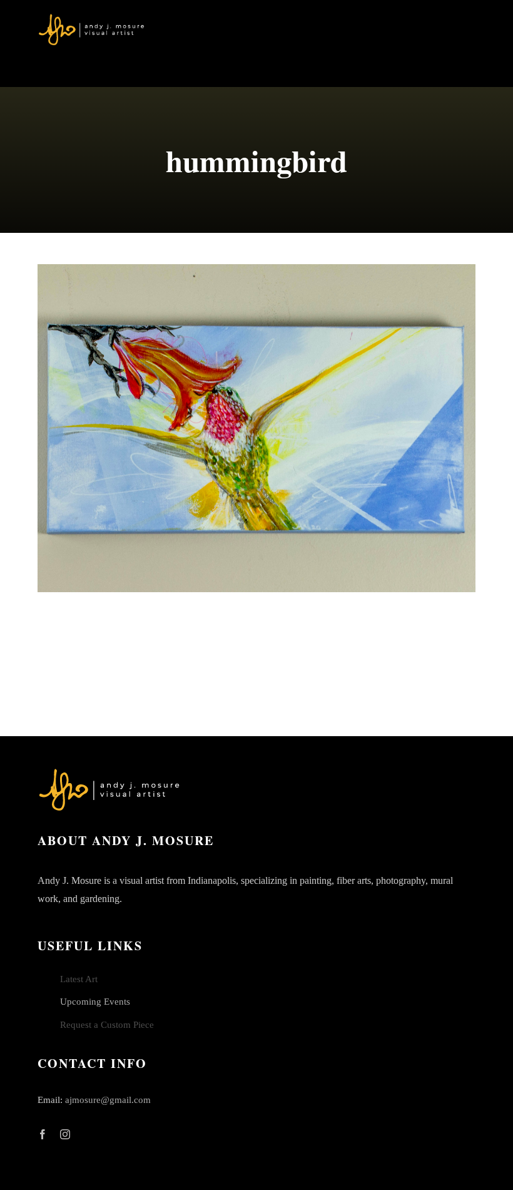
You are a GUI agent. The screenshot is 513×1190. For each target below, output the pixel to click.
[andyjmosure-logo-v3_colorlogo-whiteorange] (92, 18)
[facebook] (43, 1134)
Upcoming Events (95, 1002)
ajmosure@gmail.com (108, 1100)
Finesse (256, 428)
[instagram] (65, 1134)
